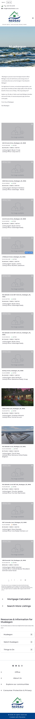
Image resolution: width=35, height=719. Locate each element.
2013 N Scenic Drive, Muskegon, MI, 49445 (14, 143)
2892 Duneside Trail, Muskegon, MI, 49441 (14, 560)
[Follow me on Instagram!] (22, 666)
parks (6, 98)
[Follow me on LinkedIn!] (16, 666)
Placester (22, 717)
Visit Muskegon (5, 105)
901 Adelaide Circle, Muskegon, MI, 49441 (14, 446)
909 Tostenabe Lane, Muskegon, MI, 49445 (14, 522)
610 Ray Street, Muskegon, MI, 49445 (12, 370)
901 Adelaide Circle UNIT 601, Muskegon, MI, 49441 (16, 484)
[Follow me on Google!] (19, 666)
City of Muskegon (9, 102)
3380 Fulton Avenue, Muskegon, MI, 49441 (14, 181)
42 (20, 580)
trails (23, 96)
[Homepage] (14, 17)
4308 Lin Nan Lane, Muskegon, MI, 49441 (13, 408)
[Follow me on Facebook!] (13, 666)
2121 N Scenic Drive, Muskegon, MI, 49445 (14, 219)
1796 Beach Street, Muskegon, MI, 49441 (13, 257)
